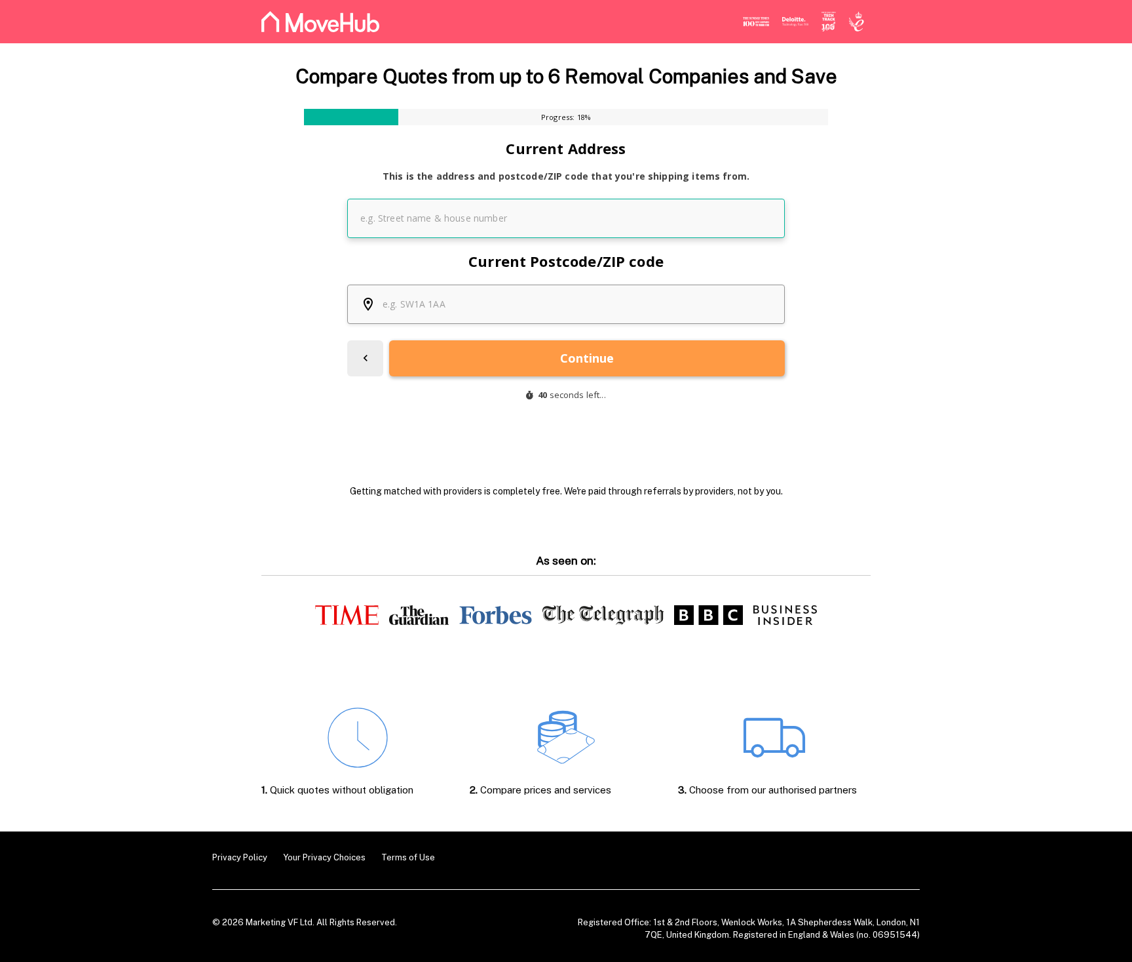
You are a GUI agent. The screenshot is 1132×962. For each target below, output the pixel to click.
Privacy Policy (239, 857)
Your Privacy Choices (324, 857)
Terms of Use (408, 857)
